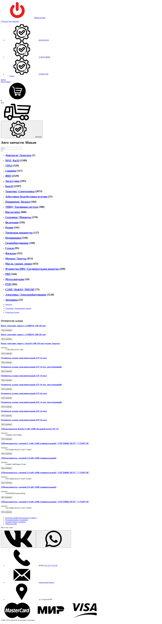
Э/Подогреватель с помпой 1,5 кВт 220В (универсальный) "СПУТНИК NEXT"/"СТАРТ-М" (45, 443)
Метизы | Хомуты (16, 258)
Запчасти (8, 304)
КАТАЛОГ (38, 137)
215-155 (48, 565)
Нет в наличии (6, 330)
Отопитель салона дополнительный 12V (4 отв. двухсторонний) (31, 367)
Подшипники (13, 237)
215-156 (54, 565)
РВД (7, 274)
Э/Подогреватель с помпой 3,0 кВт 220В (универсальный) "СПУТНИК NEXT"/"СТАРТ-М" (45, 502)
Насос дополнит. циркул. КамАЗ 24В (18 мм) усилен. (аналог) (30, 343)
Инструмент (12, 212)
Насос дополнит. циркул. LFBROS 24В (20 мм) (23, 334)
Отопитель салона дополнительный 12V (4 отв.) (24, 376)
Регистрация (5, 82)
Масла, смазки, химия (18, 263)
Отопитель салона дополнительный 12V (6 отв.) (24, 393)
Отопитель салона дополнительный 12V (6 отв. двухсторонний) (31, 384)
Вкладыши (12, 222)
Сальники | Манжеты (18, 217)
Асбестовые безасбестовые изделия (26, 196)
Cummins (10, 170)
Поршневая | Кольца (17, 201)
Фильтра (10, 253)
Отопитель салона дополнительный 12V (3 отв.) (24, 358)
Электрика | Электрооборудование (25, 294)
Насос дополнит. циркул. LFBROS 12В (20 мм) (23, 326)
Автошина (11, 299)
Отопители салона (12, 312)
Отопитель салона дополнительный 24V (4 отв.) (24, 411)
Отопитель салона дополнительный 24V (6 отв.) (24, 420)
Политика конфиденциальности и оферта (20, 518)
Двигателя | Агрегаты (18, 155)
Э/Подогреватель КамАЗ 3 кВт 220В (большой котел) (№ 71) (30, 429)
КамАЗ (9, 186)
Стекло (9, 248)
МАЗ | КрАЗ (12, 160)
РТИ (8, 284)
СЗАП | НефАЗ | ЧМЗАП (19, 289)
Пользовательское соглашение (16, 520)
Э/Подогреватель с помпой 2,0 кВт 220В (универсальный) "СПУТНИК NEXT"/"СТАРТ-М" (45, 472)
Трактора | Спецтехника (19, 191)
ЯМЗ (8, 175)
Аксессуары (12, 181)
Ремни (9, 227)
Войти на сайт (39, 18)
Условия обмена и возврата (15, 522)
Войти (3, 80)
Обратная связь (11, 524)
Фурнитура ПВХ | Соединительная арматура (32, 268)
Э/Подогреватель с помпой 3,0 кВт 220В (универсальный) (28, 487)
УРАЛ (8, 165)
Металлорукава (14, 279)
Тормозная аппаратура (19, 232)
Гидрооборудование (17, 243)
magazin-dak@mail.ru (46, 582)
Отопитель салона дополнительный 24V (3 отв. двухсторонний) (31, 402)
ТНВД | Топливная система (21, 206)
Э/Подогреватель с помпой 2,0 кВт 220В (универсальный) (28, 458)
